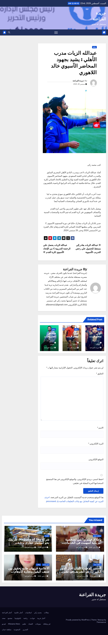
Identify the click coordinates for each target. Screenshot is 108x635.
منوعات (38, 624)
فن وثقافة (46, 624)
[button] (9, 32)
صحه (3, 618)
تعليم (24, 624)
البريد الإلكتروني (95, 444)
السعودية (17, 630)
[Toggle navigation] (56, 32)
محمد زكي (38, 613)
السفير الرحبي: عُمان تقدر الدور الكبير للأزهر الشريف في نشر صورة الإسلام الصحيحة (80, 571)
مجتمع (10, 618)
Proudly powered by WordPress (78, 620)
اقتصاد (47, 536)
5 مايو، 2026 (94, 576)
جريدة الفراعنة (78, 80)
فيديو (4, 624)
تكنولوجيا (18, 618)
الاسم (100, 428)
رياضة (94, 47)
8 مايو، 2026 (42, 547)
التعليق (99, 373)
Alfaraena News (14, 624)
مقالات (38, 564)
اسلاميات (28, 613)
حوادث (32, 618)
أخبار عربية (41, 618)
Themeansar (101, 622)
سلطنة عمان (97, 536)
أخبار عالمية (18, 613)
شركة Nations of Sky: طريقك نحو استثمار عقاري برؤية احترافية (28, 543)
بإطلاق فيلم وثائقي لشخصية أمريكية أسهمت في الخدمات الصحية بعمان (82, 543)
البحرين (25, 630)
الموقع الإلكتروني (96, 459)
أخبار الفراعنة (7, 613)
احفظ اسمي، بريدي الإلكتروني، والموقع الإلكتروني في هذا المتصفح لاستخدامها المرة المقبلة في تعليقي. (74, 481)
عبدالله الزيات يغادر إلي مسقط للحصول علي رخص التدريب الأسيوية (88, 248)
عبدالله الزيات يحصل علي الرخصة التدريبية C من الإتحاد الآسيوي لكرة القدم (56, 248)
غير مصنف (46, 564)
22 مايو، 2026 (93, 547)
